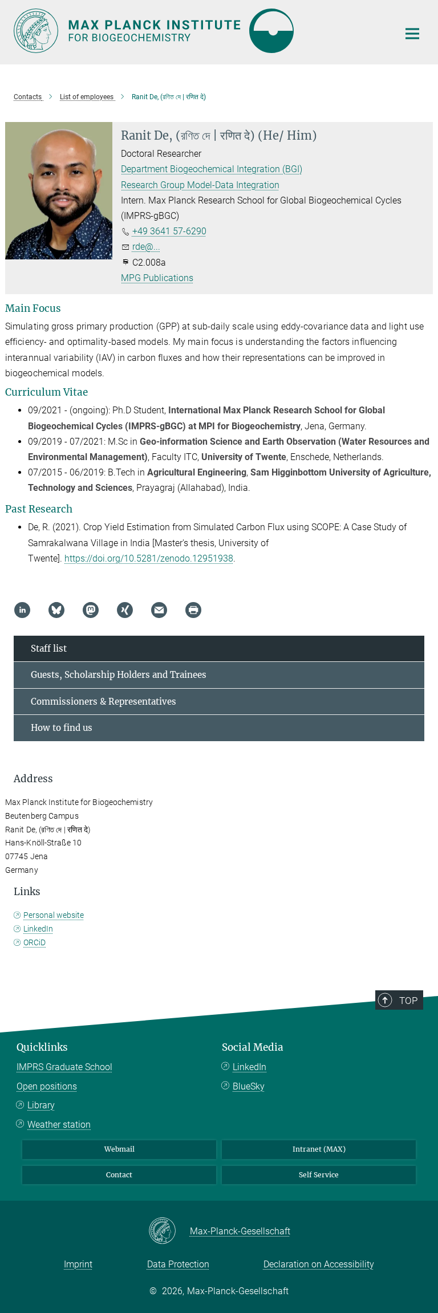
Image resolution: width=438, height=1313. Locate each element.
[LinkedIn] (22, 610)
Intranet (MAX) (319, 1149)
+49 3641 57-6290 (169, 231)
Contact (119, 1174)
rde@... (146, 246)
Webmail (119, 1149)
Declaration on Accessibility (318, 1264)
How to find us (61, 727)
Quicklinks (42, 1047)
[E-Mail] (159, 610)
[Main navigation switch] (412, 33)
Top (408, 1000)
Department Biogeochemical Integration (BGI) (211, 169)
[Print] (193, 610)
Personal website (53, 915)
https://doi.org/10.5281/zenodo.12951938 (148, 558)
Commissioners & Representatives (103, 701)
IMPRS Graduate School (64, 1067)
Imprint (78, 1264)
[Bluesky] (56, 610)
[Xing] (124, 610)
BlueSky (249, 1086)
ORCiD (34, 942)
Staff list (49, 648)
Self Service (319, 1174)
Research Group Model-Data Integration (200, 185)
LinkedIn (38, 928)
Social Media (252, 1047)
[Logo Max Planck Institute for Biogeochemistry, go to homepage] (199, 31)
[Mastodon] (90, 610)
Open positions (47, 1086)
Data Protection (178, 1264)
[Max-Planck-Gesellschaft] (169, 1231)
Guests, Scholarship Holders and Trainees (118, 674)
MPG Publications (157, 278)
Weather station (59, 1124)
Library (41, 1105)
